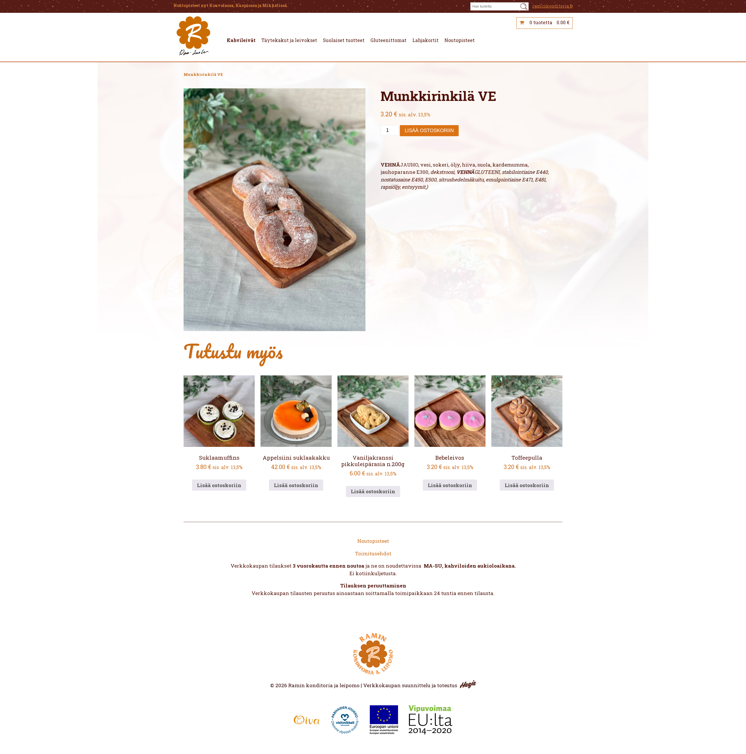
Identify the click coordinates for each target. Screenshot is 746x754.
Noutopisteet (459, 40)
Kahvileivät (241, 40)
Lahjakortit (425, 40)
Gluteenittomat (388, 40)
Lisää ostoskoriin (429, 130)
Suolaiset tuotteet (344, 40)
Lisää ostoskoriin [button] (219, 485)
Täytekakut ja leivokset (289, 40)
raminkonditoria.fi (552, 6)
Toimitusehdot (373, 553)
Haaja (468, 684)
